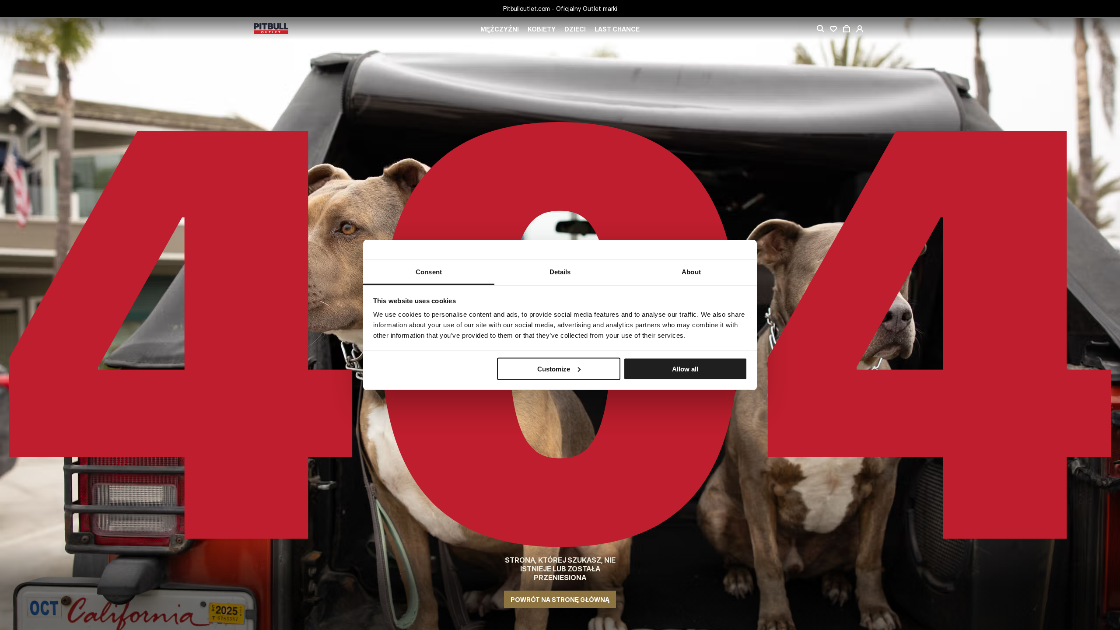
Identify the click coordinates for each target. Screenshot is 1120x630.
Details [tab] (560, 272)
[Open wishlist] (833, 29)
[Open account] (859, 29)
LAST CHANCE (617, 29)
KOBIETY (542, 29)
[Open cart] (846, 29)
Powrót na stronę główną (560, 599)
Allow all (685, 368)
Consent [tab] (429, 272)
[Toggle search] (820, 29)
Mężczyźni (499, 29)
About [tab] (691, 272)
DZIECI (575, 29)
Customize (553, 368)
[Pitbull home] (271, 29)
